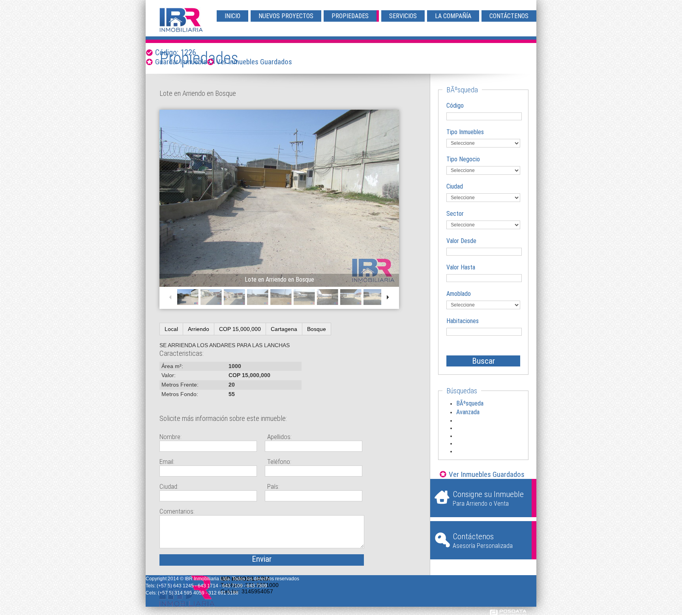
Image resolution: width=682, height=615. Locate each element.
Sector (455, 213)
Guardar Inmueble (181, 61)
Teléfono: (279, 461)
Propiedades (350, 16)
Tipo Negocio (463, 159)
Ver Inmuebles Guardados (254, 61)
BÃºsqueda (469, 403)
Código (455, 105)
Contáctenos (508, 16)
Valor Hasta (460, 267)
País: (273, 486)
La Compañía (453, 16)
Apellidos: (279, 437)
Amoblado (458, 293)
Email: (166, 461)
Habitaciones (462, 321)
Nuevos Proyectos (286, 16)
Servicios (403, 16)
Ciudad (454, 186)
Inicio (232, 16)
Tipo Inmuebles (465, 132)
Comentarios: (177, 511)
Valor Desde (461, 241)
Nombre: (170, 437)
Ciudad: (168, 486)
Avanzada (468, 412)
